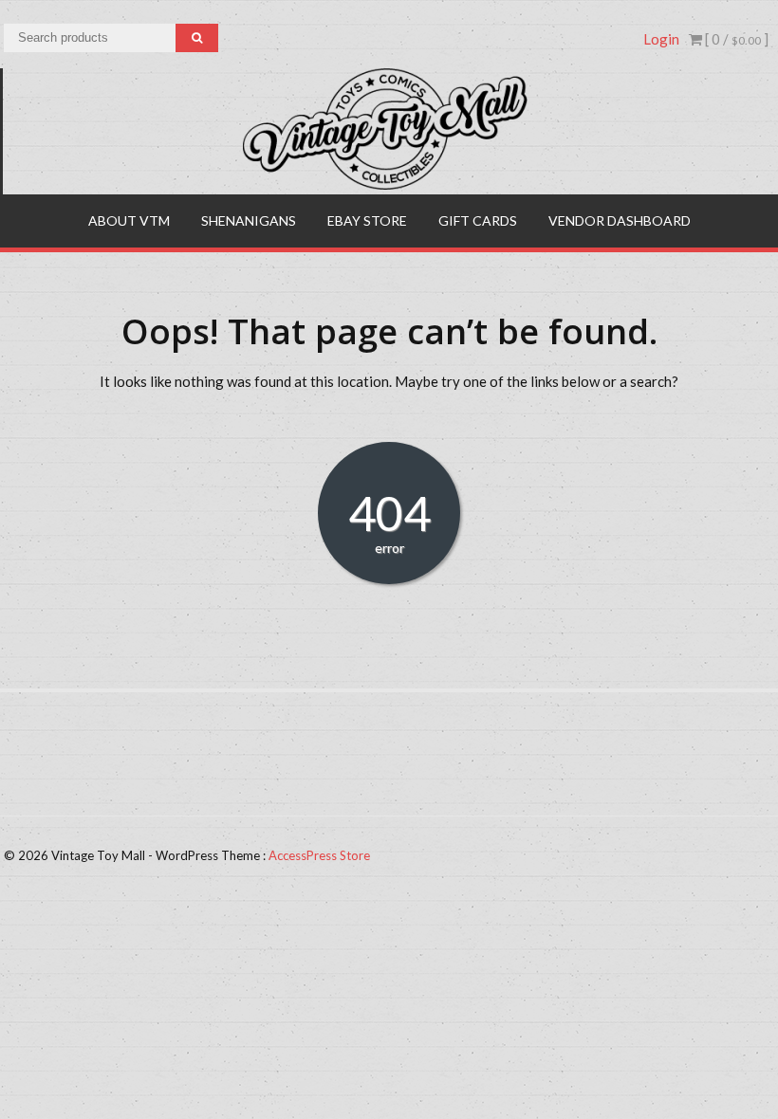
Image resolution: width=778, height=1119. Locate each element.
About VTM (129, 220)
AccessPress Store (319, 855)
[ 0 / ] (735, 38)
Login (661, 38)
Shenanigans (248, 220)
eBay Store (367, 220)
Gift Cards (477, 220)
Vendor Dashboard (619, 220)
